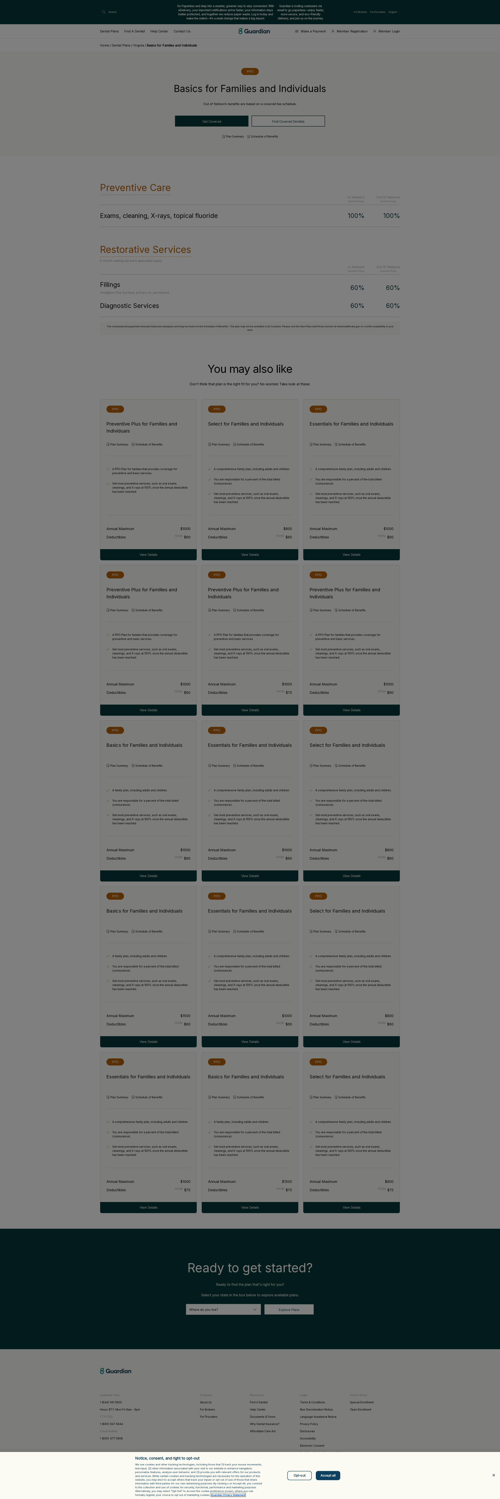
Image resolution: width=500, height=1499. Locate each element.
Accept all (328, 1475)
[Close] (493, 1475)
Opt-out (299, 1475)
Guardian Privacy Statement (228, 1494)
